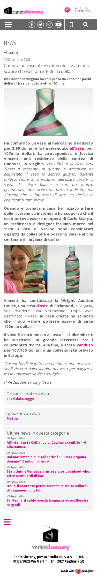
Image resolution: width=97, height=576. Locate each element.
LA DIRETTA (83, 9)
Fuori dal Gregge (20, 399)
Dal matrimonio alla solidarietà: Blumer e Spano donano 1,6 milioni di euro (46, 459)
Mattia (12, 418)
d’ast (41, 305)
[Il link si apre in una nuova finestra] (31, 24)
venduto (85, 344)
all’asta (77, 148)
